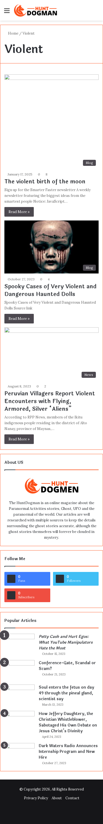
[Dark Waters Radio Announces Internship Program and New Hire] (19, 753)
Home (12, 33)
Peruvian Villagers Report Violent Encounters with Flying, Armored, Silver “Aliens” (49, 401)
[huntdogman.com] (36, 10)
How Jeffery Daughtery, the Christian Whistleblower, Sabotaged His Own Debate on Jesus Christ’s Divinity (68, 722)
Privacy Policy (36, 798)
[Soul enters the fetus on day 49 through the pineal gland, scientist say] (19, 695)
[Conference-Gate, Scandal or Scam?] (19, 670)
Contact (72, 798)
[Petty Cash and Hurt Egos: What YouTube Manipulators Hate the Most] (19, 644)
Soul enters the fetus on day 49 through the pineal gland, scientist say (66, 693)
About (57, 798)
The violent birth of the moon (44, 181)
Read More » (19, 212)
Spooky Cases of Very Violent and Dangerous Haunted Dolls (50, 290)
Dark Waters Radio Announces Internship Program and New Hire (68, 751)
